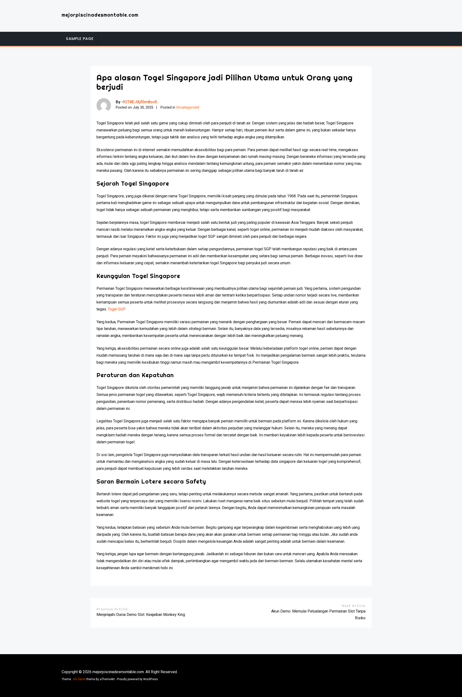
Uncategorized (187, 107)
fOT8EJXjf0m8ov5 (140, 101)
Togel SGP (117, 309)
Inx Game (79, 679)
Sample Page (80, 38)
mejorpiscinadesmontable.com (100, 15)
